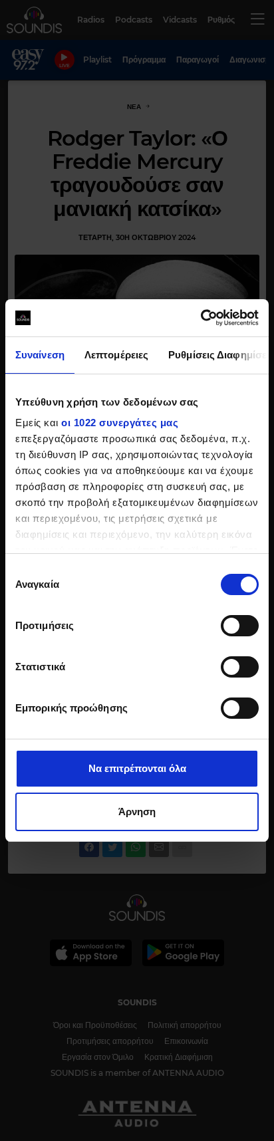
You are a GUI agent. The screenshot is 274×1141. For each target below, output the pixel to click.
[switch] (240, 625)
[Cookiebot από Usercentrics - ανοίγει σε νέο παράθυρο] (200, 317)
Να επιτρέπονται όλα (137, 768)
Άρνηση (137, 811)
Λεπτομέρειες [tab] (116, 354)
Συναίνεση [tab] (40, 354)
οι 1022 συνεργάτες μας (119, 422)
